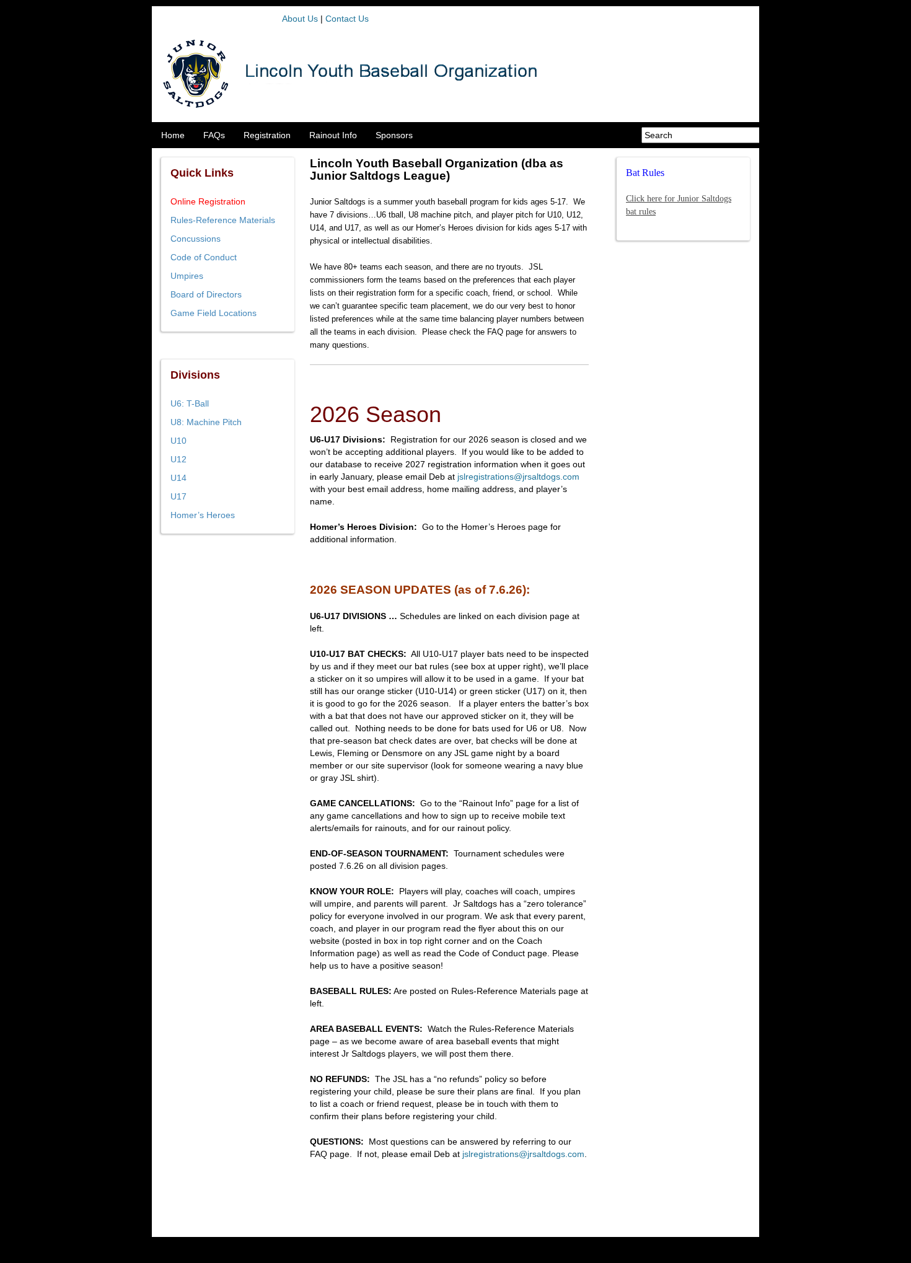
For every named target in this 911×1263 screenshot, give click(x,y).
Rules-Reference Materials (222, 220)
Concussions (195, 239)
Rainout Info (333, 135)
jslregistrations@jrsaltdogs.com (518, 477)
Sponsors (394, 135)
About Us (300, 19)
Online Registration (207, 201)
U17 (178, 496)
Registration (267, 135)
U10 (178, 441)
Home (173, 135)
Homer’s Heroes (202, 515)
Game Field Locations (213, 313)
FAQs (214, 135)
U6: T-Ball (189, 403)
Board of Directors (206, 294)
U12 (178, 459)
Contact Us (347, 19)
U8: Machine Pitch (206, 422)
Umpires (186, 276)
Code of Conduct (203, 257)
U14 (178, 478)
